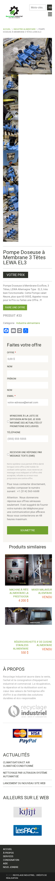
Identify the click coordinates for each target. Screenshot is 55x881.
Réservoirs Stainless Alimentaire (20, 645)
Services (8, 856)
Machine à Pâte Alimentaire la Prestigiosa (18, 593)
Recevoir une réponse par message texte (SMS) (26, 454)
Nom (9, 366)
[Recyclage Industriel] (15, 11)
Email (11, 396)
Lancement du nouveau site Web (24, 783)
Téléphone (13, 432)
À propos (8, 852)
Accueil (7, 29)
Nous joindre (10, 867)
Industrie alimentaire (25, 29)
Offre (11, 352)
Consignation (11, 860)
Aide (5, 863)
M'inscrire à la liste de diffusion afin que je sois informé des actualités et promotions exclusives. (26, 421)
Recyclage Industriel (24, 875)
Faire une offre (15, 307)
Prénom (11, 378)
